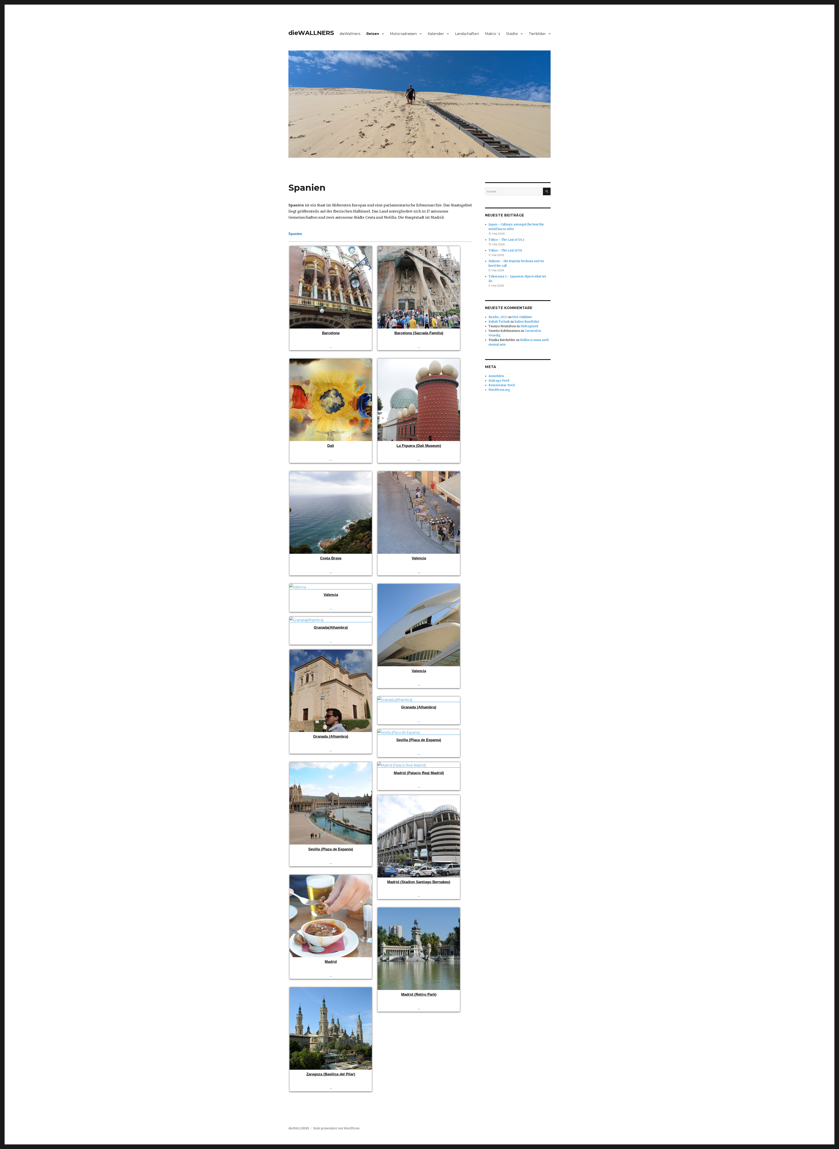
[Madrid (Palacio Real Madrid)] (419, 765)
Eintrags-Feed (499, 380)
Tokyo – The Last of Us (505, 250)
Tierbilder (537, 34)
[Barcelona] (330, 249)
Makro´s (492, 34)
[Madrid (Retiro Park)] (419, 910)
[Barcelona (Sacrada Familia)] (419, 249)
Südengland (529, 326)
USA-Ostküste (522, 317)
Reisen (372, 34)
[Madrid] (330, 878)
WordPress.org (499, 390)
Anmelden (496, 376)
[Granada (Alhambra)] (330, 653)
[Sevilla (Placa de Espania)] (419, 732)
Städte (512, 34)
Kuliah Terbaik (499, 322)
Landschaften (467, 34)
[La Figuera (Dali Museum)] (419, 362)
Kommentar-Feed (502, 385)
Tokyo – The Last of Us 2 (506, 240)
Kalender (436, 34)
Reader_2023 (498, 317)
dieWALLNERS (311, 32)
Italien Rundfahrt (526, 322)
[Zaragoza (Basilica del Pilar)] (330, 990)
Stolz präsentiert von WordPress (336, 1128)
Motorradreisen (403, 34)
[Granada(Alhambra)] (330, 620)
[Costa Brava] (330, 474)
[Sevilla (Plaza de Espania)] (330, 765)
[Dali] (330, 362)
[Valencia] (419, 474)
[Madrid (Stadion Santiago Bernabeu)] (419, 798)
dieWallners (350, 34)
